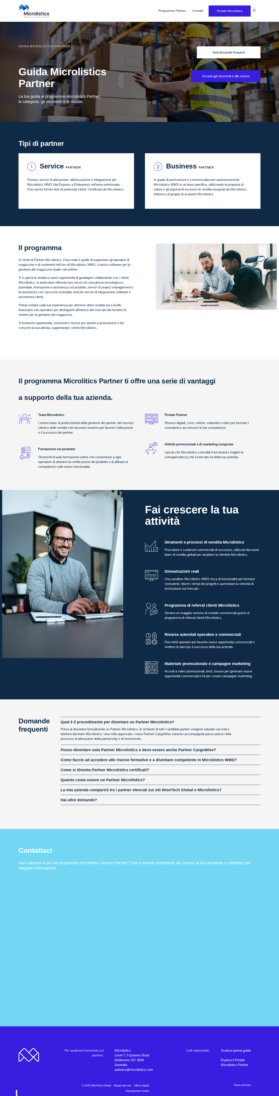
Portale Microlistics (230, 11)
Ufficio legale (141, 1085)
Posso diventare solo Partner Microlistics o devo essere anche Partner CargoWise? (138, 750)
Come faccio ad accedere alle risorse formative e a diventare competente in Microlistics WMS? (149, 760)
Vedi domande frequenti (228, 52)
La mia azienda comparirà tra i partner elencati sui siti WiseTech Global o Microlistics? (141, 790)
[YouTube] (182, 1085)
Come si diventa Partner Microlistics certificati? (105, 770)
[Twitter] (176, 1085)
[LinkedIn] (162, 1085)
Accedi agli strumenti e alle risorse (226, 76)
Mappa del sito (122, 1085)
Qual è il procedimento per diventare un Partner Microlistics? (117, 722)
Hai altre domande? (79, 800)
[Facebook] (169, 1085)
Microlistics (123, 1050)
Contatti (197, 10)
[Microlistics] (34, 11)
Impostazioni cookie (137, 1091)
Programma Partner (172, 10)
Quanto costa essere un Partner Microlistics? (103, 780)
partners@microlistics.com (134, 1069)
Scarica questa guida (236, 1050)
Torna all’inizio (242, 1085)
